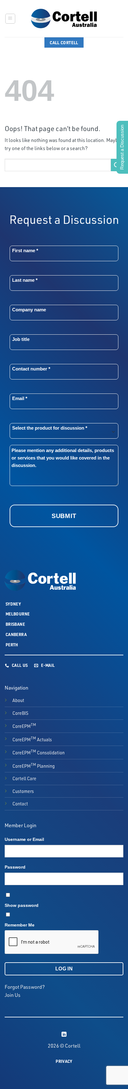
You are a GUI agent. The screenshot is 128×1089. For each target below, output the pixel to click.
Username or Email (24, 839)
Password (15, 867)
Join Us (13, 995)
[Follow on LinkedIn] (64, 1034)
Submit (64, 515)
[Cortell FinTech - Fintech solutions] (64, 18)
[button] (10, 19)
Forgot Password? (25, 987)
